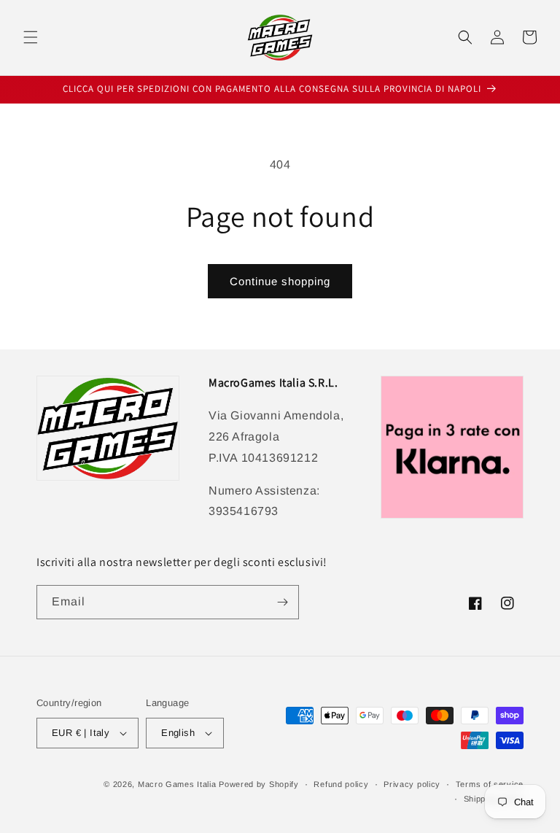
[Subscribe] (282, 602)
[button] (31, 37)
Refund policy (341, 784)
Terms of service (490, 784)
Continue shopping (280, 281)
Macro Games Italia (177, 784)
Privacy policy (412, 784)
